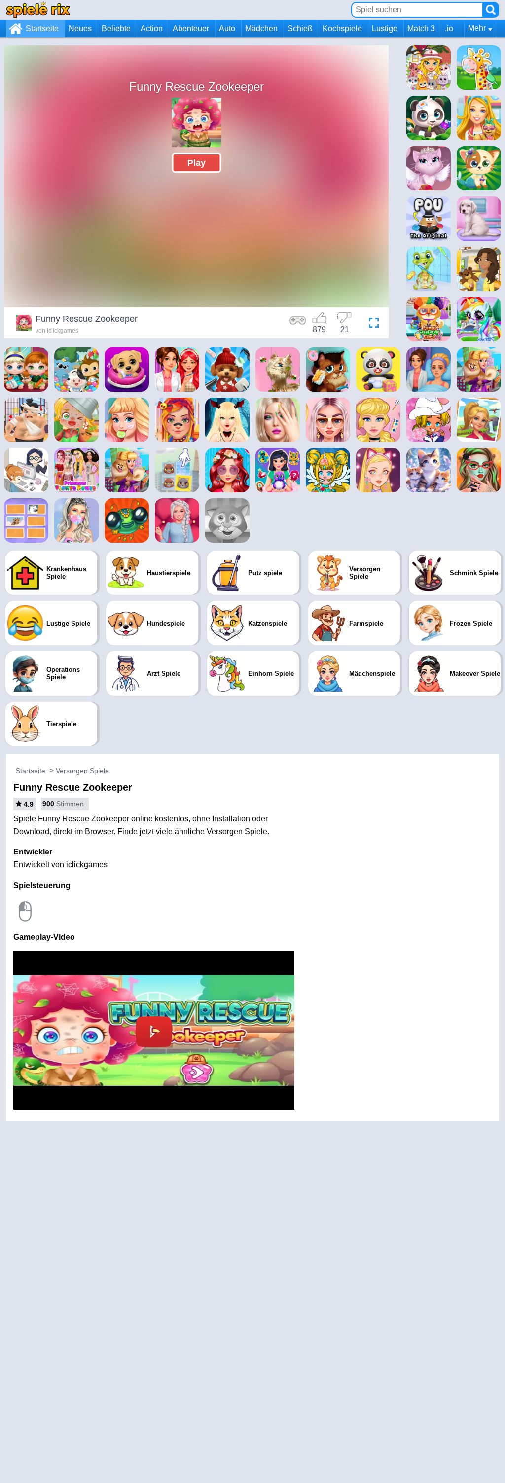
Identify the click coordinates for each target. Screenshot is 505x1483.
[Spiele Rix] (38, 9)
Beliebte (116, 28)
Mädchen (261, 28)
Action (152, 28)
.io (449, 28)
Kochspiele (342, 28)
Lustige (384, 28)
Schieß (300, 28)
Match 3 (421, 28)
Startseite (42, 28)
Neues (80, 28)
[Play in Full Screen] (371, 324)
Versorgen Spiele (82, 771)
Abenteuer (191, 28)
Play (196, 163)
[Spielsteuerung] (297, 324)
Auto (227, 28)
